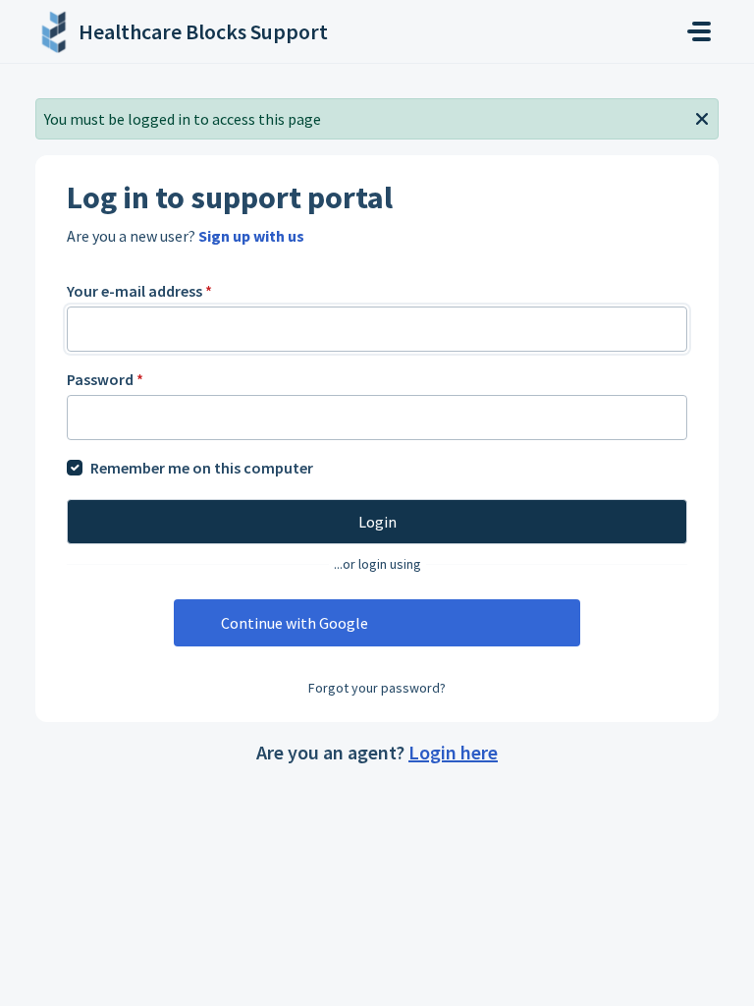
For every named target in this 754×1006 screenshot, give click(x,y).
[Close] (702, 117)
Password (105, 379)
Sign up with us (251, 236)
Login (377, 521)
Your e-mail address (139, 291)
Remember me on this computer (201, 467)
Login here (453, 752)
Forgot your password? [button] (377, 688)
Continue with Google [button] (294, 623)
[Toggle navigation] (699, 31)
